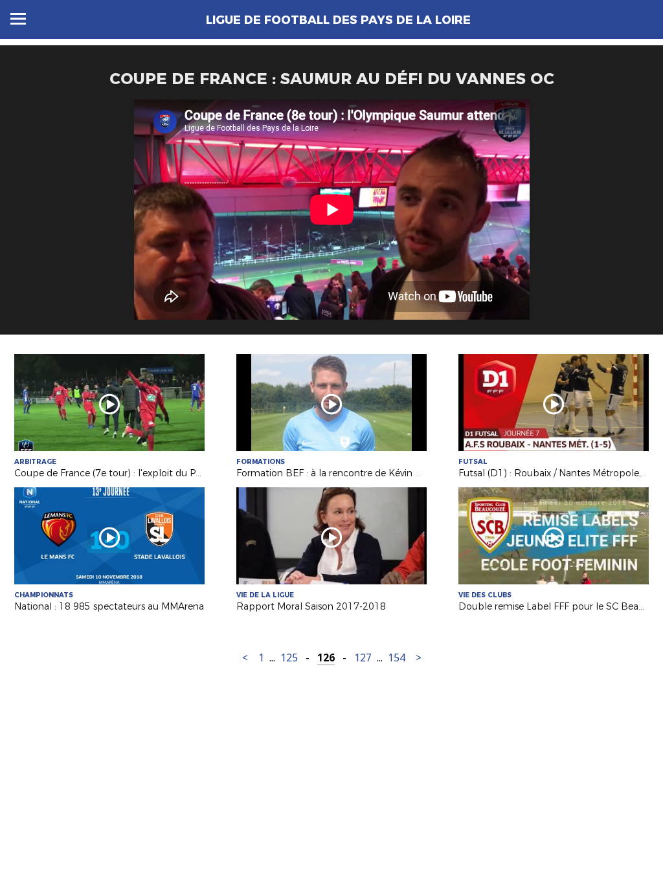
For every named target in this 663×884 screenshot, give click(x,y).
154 (396, 658)
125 (289, 658)
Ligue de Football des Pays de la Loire (338, 20)
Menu (18, 18)
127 (363, 658)
